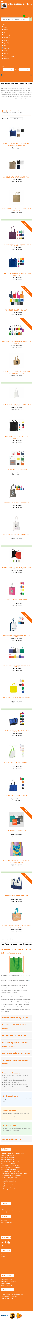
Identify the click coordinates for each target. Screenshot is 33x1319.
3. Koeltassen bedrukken (8, 1157)
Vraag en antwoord (6, 1222)
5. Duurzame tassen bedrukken (10, 1161)
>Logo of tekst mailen (7, 1298)
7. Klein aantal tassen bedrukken (10, 1165)
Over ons (3, 1257)
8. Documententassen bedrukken (10, 1167)
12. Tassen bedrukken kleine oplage (11, 1175)
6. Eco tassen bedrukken (8, 1163)
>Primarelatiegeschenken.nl (8, 1281)
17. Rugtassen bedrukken (8, 1185)
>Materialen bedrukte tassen (9, 1296)
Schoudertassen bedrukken (17, 111)
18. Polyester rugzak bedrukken (10, 1187)
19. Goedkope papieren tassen (9, 1189)
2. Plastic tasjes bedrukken (8, 1155)
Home (4, 111)
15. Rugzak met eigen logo (8, 1181)
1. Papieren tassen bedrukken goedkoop (12, 1153)
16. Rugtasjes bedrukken (8, 1183)
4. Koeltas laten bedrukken (8, 1159)
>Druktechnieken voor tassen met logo (12, 1294)
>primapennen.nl (5, 1283)
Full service (4, 1220)
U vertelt (3, 1255)
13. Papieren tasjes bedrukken (9, 1177)
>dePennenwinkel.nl (6, 1279)
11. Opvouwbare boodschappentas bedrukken (14, 1173)
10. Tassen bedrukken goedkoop (10, 1171)
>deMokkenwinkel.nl (6, 1285)
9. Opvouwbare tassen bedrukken (10, 1169)
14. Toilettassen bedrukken (8, 1179)
